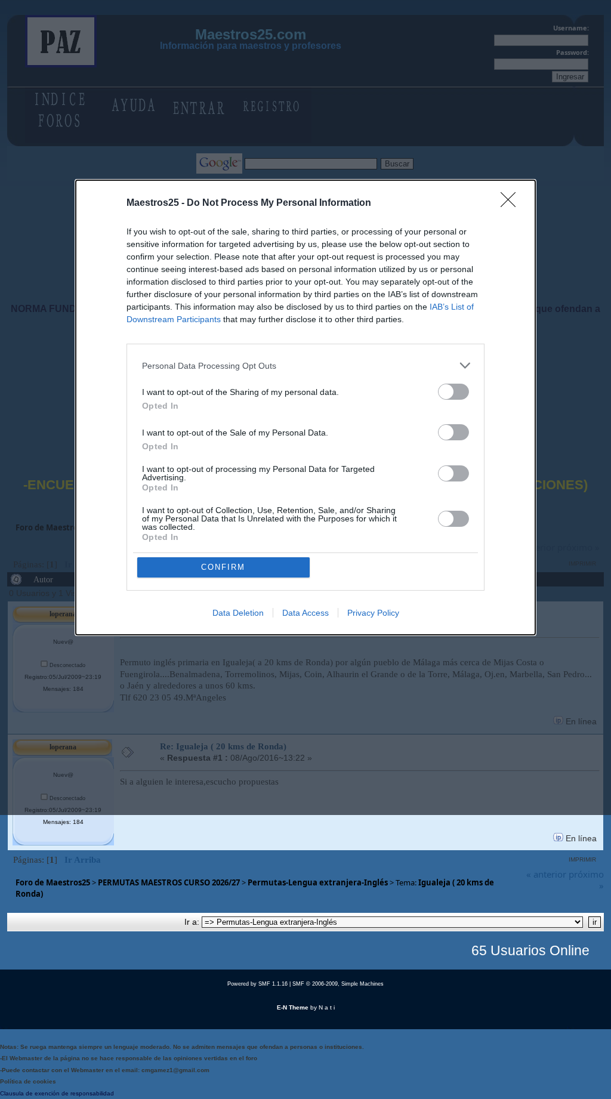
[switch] (453, 392)
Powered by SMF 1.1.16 (257, 984)
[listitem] (305, 365)
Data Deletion (238, 613)
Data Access (305, 613)
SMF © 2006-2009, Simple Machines (338, 984)
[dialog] (305, 407)
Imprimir (582, 859)
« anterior (546, 874)
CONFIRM (223, 567)
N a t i (327, 1007)
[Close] (512, 203)
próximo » (586, 880)
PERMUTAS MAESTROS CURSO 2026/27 (169, 882)
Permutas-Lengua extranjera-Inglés (318, 882)
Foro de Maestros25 (53, 882)
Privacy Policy (373, 613)
